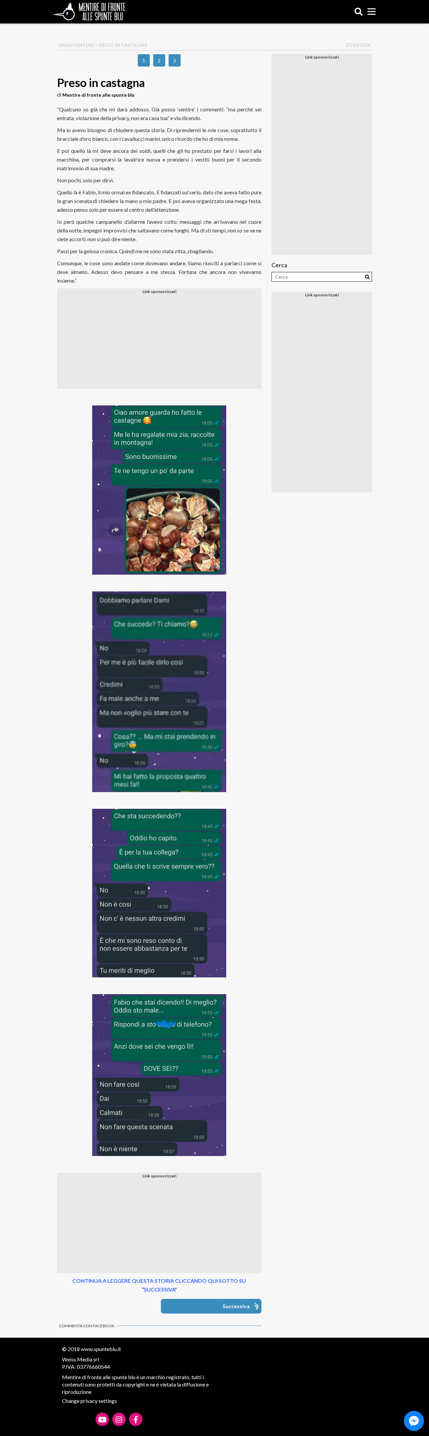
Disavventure (77, 45)
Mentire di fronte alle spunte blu (98, 95)
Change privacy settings (89, 1401)
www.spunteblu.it (101, 1349)
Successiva (236, 1306)
